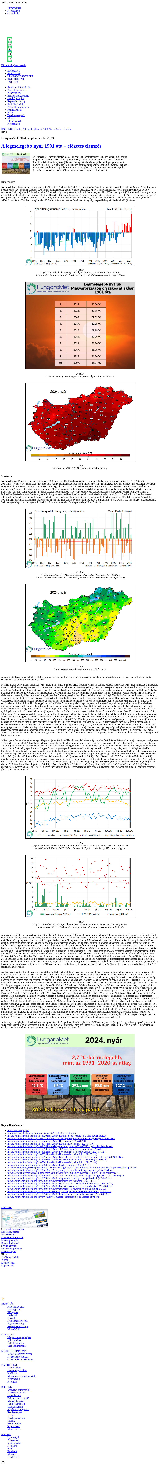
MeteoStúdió (14, 1329)
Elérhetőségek (14, 8)
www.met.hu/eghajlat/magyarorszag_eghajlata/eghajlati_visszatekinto (42, 1133)
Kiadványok (14, 1379)
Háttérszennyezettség (18, 1356)
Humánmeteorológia (18, 1320)
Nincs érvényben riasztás (13, 65)
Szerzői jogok (14, 1443)
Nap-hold (12, 1381)
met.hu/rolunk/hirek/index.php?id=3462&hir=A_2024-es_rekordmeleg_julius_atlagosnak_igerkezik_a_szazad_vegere (66, 1175)
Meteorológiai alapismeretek (21, 1376)
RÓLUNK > (7, 129)
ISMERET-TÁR (16, 79)
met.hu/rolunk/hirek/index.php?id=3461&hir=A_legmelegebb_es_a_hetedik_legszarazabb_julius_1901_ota (60, 1170)
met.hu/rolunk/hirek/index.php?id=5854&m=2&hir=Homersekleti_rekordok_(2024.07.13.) (52, 1154)
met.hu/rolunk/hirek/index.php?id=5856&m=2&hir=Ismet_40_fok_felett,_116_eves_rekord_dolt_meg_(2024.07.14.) (65, 1157)
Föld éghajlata (14, 1340)
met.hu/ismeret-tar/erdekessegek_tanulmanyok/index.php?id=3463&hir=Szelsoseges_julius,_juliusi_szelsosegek (63, 1173)
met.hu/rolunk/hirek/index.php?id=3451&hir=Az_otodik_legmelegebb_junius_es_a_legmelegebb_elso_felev (61, 1138)
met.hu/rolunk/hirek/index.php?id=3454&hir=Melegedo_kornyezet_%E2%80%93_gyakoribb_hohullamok (60, 1146)
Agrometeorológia (16, 1323)
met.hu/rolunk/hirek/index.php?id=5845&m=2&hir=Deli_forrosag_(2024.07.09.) (47, 1141)
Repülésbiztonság (16, 101)
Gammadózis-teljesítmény (20, 1359)
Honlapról (13, 1445)
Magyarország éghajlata (19, 1337)
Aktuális (16, 1306)
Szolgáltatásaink (15, 104)
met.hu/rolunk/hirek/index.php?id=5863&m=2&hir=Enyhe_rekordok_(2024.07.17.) (49, 1165)
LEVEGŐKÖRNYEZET (20, 76)
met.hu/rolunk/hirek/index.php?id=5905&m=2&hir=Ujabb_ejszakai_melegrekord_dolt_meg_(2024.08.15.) (60, 1183)
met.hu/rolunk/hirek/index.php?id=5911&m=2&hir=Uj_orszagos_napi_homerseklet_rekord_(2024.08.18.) (60, 1191)
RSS (10, 1448)
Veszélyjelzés (14, 1309)
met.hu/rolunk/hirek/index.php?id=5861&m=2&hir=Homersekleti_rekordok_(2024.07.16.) (52, 1162)
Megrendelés (14, 1429)
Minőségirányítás (16, 98)
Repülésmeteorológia (18, 1326)
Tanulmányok (14, 1367)
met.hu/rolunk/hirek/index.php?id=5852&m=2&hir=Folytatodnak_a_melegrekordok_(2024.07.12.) (56, 1151)
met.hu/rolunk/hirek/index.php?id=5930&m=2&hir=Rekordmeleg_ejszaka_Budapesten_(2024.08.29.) (58, 1194)
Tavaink (11, 1318)
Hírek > (18, 129)
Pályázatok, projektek (18, 107)
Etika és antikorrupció (18, 95)
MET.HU (6, 1434)
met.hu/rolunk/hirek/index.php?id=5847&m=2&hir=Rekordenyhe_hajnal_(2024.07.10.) (51, 1143)
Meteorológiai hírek (17, 1370)
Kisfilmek (12, 1373)
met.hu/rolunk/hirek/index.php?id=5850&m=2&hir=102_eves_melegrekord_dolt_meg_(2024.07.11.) (57, 1149)
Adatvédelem (14, 93)
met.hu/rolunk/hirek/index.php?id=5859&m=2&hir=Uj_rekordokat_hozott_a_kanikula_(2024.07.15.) (58, 1159)
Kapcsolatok (14, 10)
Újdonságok (14, 1437)
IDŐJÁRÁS (14, 70)
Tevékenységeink (16, 115)
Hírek (10, 112)
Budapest (12, 1315)
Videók (11, 118)
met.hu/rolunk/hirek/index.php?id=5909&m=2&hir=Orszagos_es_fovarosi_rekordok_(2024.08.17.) (57, 1188)
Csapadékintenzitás (17, 1345)
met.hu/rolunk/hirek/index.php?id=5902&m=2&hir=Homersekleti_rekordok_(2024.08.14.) (52, 1181)
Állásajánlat (13, 1440)
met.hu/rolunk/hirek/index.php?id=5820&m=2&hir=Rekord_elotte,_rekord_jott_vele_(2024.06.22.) (57, 1135)
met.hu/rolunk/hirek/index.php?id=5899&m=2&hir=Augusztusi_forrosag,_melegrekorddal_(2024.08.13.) (59, 1178)
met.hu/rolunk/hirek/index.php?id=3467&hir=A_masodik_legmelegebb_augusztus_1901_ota (53, 1196)
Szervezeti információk (19, 87)
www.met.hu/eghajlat (18, 1130)
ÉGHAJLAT (14, 73)
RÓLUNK (13, 82)
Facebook (12, 1451)
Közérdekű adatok (17, 90)
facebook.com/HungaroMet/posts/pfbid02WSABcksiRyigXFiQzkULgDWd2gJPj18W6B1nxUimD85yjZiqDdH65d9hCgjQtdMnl (72, 1167)
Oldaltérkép (13, 13)
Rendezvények (15, 109)
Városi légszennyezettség (20, 1354)
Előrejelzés (13, 1312)
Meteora (12, 1454)
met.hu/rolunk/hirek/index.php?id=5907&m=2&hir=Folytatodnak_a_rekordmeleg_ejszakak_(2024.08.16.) (60, 1186)
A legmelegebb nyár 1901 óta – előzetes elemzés (47, 129)
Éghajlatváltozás (16, 1343)
